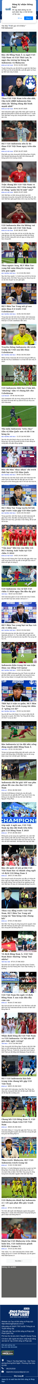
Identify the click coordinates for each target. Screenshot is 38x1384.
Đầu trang (18, 1376)
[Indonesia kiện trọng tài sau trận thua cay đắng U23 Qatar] (19, 652)
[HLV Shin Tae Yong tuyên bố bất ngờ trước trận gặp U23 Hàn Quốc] (19, 495)
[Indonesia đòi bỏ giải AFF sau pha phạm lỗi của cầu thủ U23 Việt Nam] (19, 769)
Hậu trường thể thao (9, 273)
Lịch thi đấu (5, 395)
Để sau (20, 18)
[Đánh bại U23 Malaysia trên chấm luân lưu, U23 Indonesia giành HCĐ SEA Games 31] (19, 1228)
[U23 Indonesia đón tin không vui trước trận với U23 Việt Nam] (19, 212)
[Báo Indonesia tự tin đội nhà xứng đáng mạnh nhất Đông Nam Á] (19, 731)
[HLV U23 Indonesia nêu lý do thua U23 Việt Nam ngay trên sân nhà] (19, 131)
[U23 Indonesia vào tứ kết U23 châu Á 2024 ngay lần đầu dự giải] (19, 576)
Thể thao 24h (6, 962)
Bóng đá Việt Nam (7, 65)
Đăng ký (28, 18)
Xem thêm (18, 1261)
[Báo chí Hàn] (19, 457)
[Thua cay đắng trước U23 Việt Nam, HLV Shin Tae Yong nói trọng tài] (19, 897)
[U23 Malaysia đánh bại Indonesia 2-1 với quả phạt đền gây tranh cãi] (19, 1187)
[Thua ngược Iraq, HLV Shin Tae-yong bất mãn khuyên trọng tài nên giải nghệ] (19, 252)
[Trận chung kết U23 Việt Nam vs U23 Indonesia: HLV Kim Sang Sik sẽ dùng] (19, 171)
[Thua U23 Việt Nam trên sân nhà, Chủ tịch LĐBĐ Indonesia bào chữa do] (19, 85)
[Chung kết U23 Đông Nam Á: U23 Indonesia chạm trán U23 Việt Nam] (19, 1106)
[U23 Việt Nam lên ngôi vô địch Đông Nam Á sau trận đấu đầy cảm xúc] (19, 982)
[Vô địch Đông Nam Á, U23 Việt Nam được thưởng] (19, 941)
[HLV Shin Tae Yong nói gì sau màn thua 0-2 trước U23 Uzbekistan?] (19, 293)
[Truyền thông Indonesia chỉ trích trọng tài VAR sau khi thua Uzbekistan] (19, 334)
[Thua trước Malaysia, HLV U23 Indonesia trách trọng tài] (19, 1147)
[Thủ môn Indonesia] (19, 416)
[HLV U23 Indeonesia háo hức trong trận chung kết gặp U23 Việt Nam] (19, 1065)
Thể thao (4, 594)
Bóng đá (4, 790)
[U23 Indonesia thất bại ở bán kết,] (19, 375)
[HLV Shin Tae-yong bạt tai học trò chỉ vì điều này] (19, 612)
